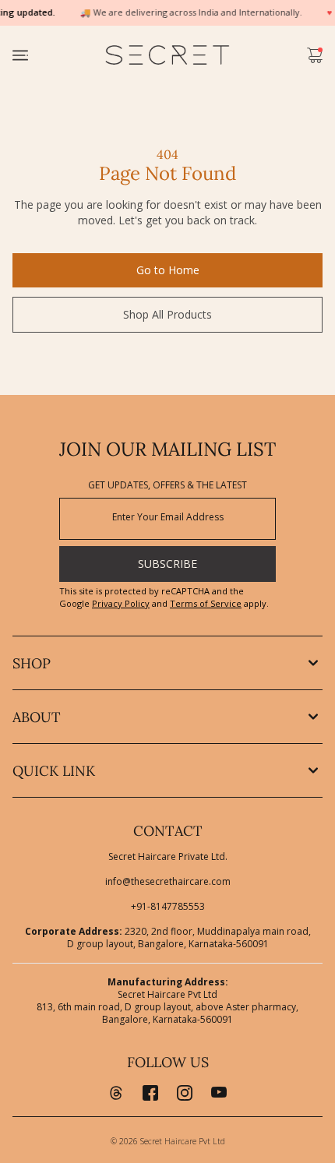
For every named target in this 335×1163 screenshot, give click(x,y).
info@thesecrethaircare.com (168, 882)
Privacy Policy (121, 603)
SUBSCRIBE (167, 563)
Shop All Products (167, 314)
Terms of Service (206, 603)
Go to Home (167, 270)
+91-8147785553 (168, 906)
